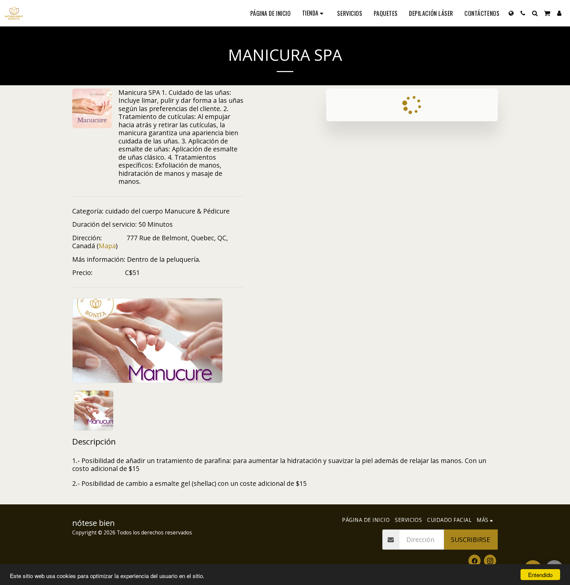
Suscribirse (470, 539)
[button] (522, 13)
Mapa (107, 245)
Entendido (540, 574)
